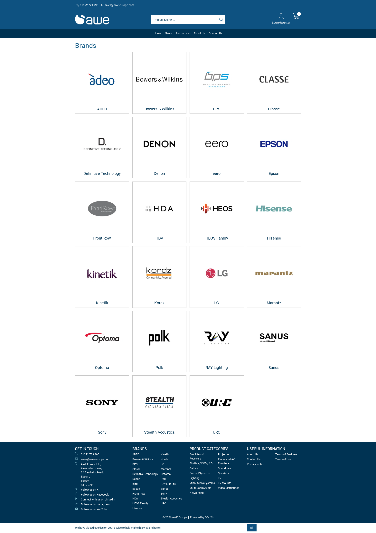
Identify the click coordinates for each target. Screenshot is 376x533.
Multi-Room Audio (200, 487)
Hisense (274, 238)
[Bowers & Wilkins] (159, 79)
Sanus (273, 367)
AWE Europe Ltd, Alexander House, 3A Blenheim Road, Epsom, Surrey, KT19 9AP (92, 474)
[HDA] (159, 208)
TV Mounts (224, 483)
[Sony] (102, 402)
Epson (274, 173)
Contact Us (215, 33)
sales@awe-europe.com (119, 5)
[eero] (216, 144)
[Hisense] (274, 208)
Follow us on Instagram (95, 504)
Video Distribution (229, 487)
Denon (159, 173)
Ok (251, 527)
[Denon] (159, 144)
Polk (159, 367)
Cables (194, 468)
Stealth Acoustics (159, 432)
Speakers (223, 473)
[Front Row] (102, 208)
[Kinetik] (102, 273)
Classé (274, 109)
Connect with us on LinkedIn (98, 499)
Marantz (274, 303)
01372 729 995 (88, 5)
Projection (224, 454)
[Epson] (274, 144)
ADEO (102, 109)
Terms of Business (286, 454)
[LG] (216, 273)
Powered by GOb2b (201, 517)
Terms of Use (283, 459)
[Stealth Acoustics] (159, 402)
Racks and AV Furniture (226, 461)
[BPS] (216, 79)
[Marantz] (274, 273)
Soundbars (224, 468)
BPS (216, 109)
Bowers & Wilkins (159, 109)
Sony (102, 432)
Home (157, 33)
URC (216, 432)
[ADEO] (102, 79)
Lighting (195, 478)
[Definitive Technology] (102, 144)
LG (216, 303)
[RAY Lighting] (216, 338)
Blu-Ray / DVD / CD (201, 463)
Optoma (102, 367)
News (168, 33)
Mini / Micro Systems (202, 483)
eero (217, 173)
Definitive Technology (102, 173)
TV (219, 478)
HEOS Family (216, 238)
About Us (199, 33)
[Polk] (159, 338)
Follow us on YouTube (94, 509)
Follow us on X (90, 489)
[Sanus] (274, 338)
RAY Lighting (217, 367)
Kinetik (102, 303)
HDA (159, 238)
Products (181, 33)
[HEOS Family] (216, 208)
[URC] (216, 402)
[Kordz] (159, 273)
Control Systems (200, 473)
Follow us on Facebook (95, 494)
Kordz (159, 303)
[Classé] (274, 79)
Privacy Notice (255, 464)
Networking (197, 492)
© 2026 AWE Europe (175, 517)
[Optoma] (102, 338)
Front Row (102, 238)
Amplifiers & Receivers (197, 456)
